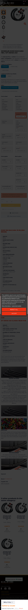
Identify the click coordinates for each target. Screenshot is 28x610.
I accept (14, 313)
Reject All (14, 309)
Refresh (21, 608)
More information (6, 306)
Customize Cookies (16, 306)
